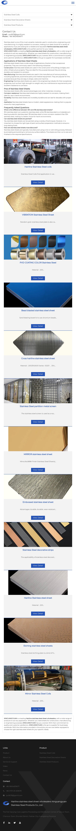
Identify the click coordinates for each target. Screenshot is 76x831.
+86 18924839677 (16, 36)
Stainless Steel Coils (12, 15)
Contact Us (7, 775)
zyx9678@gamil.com (16, 34)
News (5, 771)
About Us (6, 757)
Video (5, 766)
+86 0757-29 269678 (13, 791)
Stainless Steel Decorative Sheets (17, 20)
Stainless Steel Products (13, 25)
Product (6, 753)
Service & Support (10, 762)
